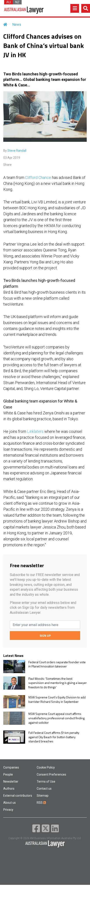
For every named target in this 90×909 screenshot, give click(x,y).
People (8, 774)
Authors (8, 788)
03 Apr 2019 (11, 157)
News (16, 24)
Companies (11, 767)
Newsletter (10, 781)
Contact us (44, 788)
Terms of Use (46, 781)
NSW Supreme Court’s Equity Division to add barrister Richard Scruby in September (57, 699)
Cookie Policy (46, 767)
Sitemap (42, 795)
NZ (17, 2)
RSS (40, 802)
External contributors (17, 795)
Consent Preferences (51, 774)
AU (8, 2)
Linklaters (35, 431)
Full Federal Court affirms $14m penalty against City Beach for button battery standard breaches (53, 736)
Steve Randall (16, 150)
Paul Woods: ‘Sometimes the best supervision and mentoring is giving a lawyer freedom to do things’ (57, 682)
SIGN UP (45, 635)
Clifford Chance (38, 177)
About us (9, 802)
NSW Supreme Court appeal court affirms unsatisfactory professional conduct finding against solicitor (56, 718)
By (14, 150)
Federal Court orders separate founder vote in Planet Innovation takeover (57, 664)
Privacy (8, 809)
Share (7, 164)
